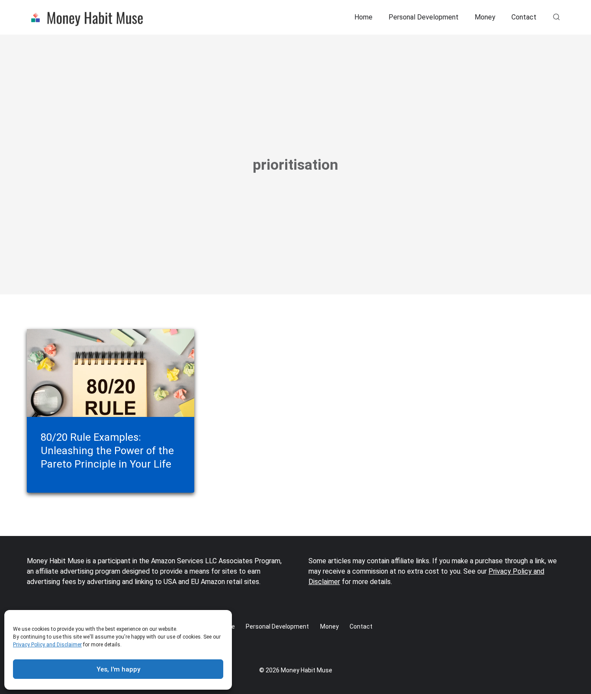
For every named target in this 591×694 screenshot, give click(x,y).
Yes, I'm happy (118, 669)
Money (485, 17)
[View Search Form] (556, 17)
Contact (523, 17)
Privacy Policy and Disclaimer (47, 645)
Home (363, 17)
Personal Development (424, 17)
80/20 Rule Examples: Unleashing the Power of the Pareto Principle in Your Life (107, 450)
